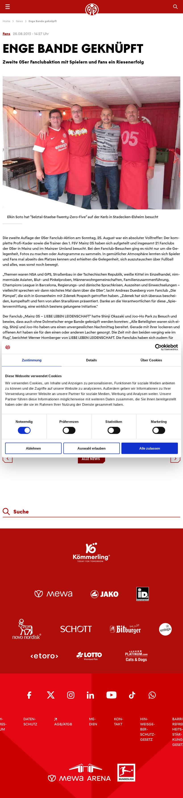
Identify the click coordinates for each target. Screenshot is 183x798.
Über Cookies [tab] (151, 360)
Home (6, 21)
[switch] (69, 430)
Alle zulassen (149, 448)
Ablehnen (33, 448)
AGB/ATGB (63, 724)
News (19, 21)
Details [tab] (91, 360)
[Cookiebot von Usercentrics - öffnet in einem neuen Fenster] (158, 347)
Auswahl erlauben (91, 448)
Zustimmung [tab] (32, 360)
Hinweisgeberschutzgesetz (147, 729)
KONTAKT (118, 721)
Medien (93, 721)
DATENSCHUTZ (30, 721)
